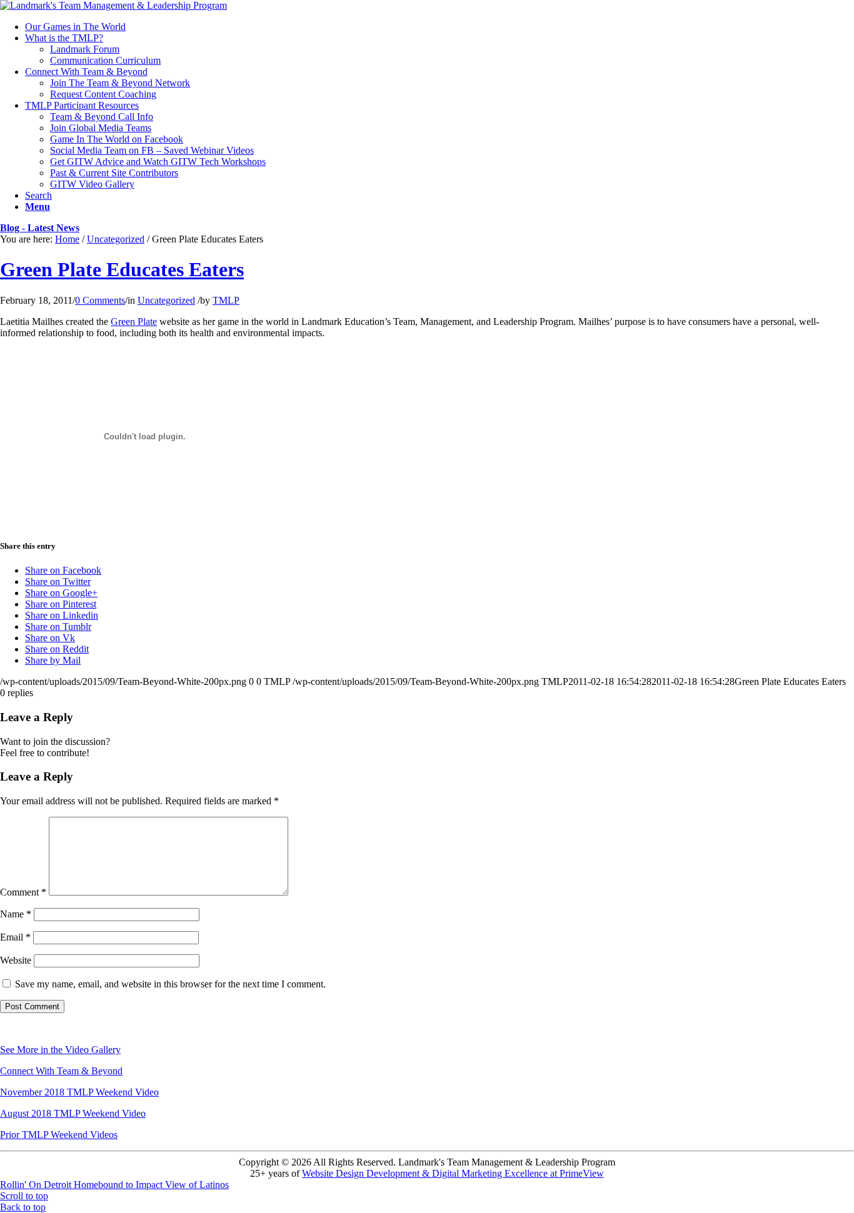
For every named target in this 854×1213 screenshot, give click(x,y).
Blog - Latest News (39, 227)
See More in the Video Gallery (60, 1049)
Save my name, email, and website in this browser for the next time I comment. (170, 984)
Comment (23, 892)
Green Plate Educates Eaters (122, 269)
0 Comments (100, 300)
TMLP (226, 300)
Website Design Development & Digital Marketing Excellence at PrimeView (453, 1173)
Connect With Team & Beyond (61, 1071)
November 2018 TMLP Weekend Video (79, 1092)
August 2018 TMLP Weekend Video (73, 1113)
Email (15, 937)
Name (15, 914)
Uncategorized (115, 239)
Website (15, 960)
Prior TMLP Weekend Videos (59, 1134)
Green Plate (134, 321)
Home (67, 239)
